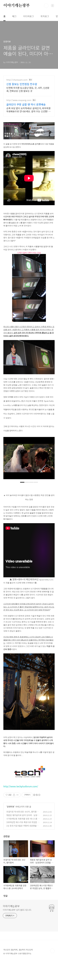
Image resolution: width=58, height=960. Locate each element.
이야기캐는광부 (16, 6)
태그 (14, 16)
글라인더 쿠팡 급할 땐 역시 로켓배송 (26, 104)
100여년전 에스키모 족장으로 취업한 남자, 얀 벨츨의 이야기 (22, 824)
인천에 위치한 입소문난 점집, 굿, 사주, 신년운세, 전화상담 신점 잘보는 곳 (27, 89)
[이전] (7, 459)
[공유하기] (14, 795)
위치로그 (45, 16)
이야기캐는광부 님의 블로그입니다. (17, 909)
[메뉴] (52, 5)
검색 (46, 6)
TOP (52, 951)
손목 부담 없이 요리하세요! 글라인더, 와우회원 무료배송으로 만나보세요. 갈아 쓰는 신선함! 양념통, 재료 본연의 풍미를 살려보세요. (28, 109)
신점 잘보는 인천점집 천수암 (21, 84)
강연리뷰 (10, 806)
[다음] (50, 459)
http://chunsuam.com (16, 80)
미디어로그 (28, 16)
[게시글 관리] (17, 795)
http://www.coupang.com (18, 100)
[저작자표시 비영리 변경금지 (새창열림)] (36, 795)
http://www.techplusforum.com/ (20, 786)
